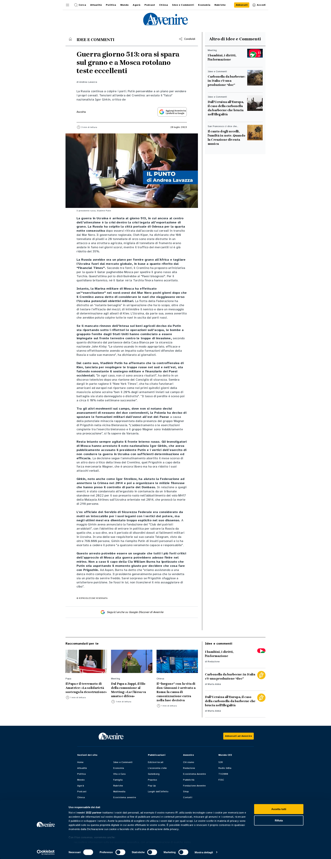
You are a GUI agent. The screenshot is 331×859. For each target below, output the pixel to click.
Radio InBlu (224, 768)
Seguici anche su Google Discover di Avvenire (135, 612)
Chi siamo (188, 762)
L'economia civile (157, 768)
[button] (68, 5)
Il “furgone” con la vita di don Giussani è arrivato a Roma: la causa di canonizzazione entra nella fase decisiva (176, 692)
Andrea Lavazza (88, 82)
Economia (118, 768)
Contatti (187, 797)
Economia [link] (204, 4)
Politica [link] (111, 4)
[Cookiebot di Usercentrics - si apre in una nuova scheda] (46, 852)
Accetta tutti (278, 809)
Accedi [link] (261, 4)
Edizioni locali (155, 762)
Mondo (81, 779)
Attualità (82, 768)
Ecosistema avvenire (124, 797)
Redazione (213, 661)
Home (80, 762)
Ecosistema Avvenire (194, 773)
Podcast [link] (149, 4)
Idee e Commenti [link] (183, 4)
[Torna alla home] (70, 39)
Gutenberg (153, 773)
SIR (220, 762)
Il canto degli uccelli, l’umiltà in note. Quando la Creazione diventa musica (226, 137)
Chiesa (81, 797)
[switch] (120, 852)
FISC (221, 779)
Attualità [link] (96, 4)
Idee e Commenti (122, 762)
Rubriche (118, 785)
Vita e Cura (119, 773)
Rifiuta (279, 820)
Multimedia (119, 791)
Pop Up (152, 785)
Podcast (81, 791)
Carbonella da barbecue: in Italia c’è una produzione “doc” (226, 81)
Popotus (152, 779)
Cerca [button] (82, 4)
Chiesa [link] (163, 4)
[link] (241, 5)
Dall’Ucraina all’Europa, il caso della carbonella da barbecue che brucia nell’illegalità (226, 108)
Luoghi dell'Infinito (158, 791)
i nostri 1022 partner (89, 812)
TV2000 (223, 773)
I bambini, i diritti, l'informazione (222, 57)
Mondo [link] (124, 4)
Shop (186, 791)
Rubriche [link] (220, 4)
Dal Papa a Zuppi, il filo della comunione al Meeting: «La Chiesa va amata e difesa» (128, 690)
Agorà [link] (136, 4)
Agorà (80, 785)
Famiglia (118, 779)
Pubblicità (188, 779)
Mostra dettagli (204, 852)
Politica (81, 773)
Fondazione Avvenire (194, 785)
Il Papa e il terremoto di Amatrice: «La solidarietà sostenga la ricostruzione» (86, 688)
